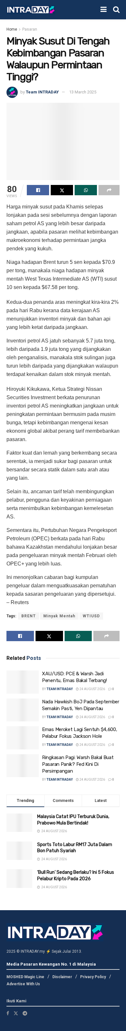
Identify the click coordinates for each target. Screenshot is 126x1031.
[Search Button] (116, 9)
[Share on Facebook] (38, 190)
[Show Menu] (103, 9)
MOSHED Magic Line (25, 977)
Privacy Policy (93, 977)
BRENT (28, 616)
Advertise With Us (23, 984)
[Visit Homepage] (30, 9)
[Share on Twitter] (62, 190)
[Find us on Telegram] (25, 1013)
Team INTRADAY (42, 92)
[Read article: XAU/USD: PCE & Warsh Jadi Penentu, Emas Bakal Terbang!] (22, 682)
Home (11, 29)
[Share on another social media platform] (109, 190)
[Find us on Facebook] (7, 1013)
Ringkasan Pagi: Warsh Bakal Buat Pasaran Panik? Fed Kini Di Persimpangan (77, 764)
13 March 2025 (82, 92)
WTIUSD (91, 616)
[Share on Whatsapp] (86, 190)
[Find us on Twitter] (16, 1013)
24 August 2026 (92, 689)
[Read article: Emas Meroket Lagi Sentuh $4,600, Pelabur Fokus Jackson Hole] (22, 737)
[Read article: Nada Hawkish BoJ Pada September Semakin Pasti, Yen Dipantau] (22, 710)
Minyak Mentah (59, 616)
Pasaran (29, 29)
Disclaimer (62, 977)
